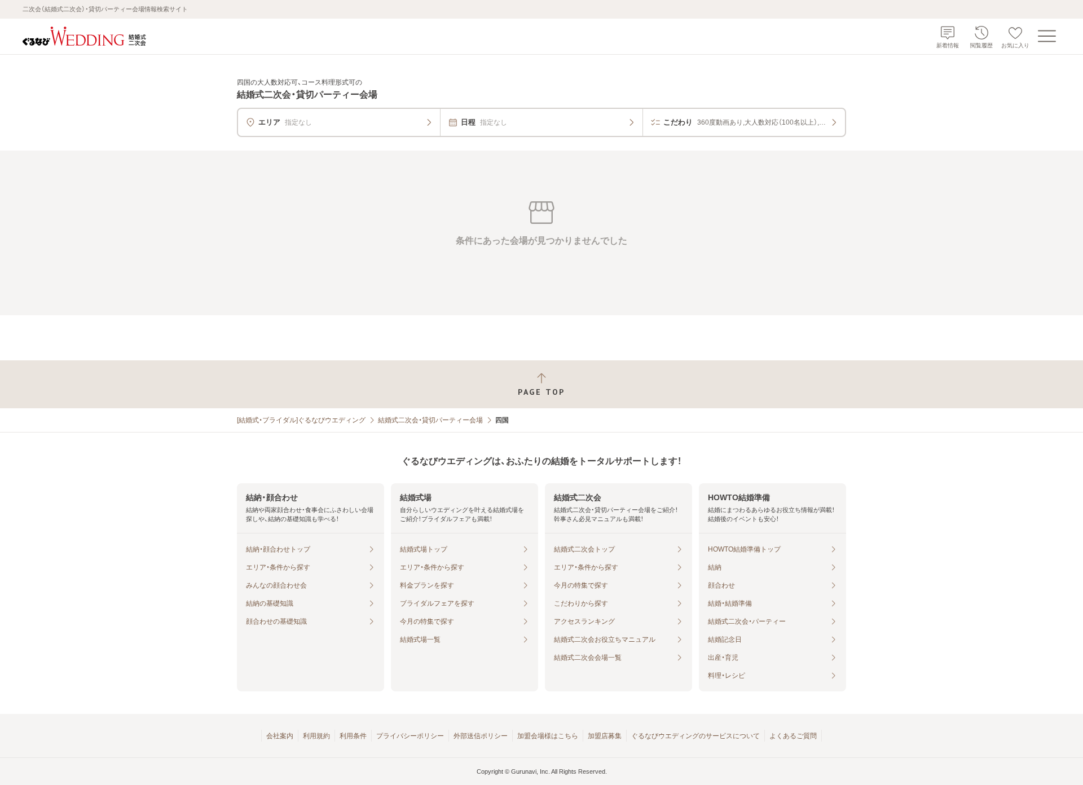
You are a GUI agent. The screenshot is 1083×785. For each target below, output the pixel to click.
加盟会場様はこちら (547, 736)
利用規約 (316, 736)
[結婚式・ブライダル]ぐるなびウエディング (301, 420)
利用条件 (353, 736)
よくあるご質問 (793, 736)
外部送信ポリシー (481, 736)
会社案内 (279, 736)
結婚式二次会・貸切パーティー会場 (430, 420)
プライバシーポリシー (410, 736)
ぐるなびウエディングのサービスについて (695, 736)
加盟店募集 (605, 736)
